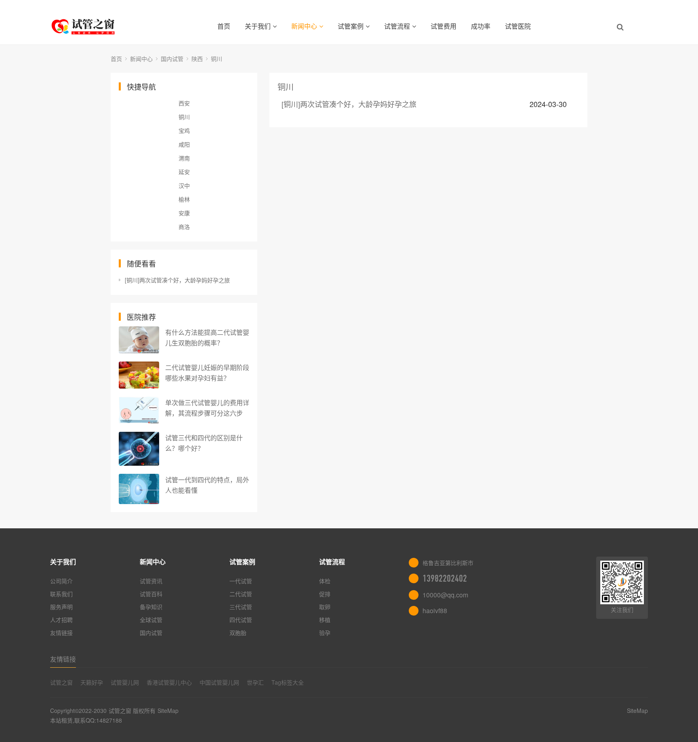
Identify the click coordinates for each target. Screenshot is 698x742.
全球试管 (151, 620)
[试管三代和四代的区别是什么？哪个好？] (139, 449)
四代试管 (240, 620)
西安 (184, 103)
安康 (184, 213)
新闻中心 (304, 26)
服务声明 (61, 607)
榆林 (184, 199)
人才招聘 (61, 620)
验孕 (324, 632)
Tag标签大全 (287, 682)
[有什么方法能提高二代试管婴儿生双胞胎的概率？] (139, 339)
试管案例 (351, 26)
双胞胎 (237, 632)
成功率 (480, 26)
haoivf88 (435, 610)
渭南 (184, 158)
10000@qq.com (445, 594)
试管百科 (151, 594)
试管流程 (397, 26)
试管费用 (443, 26)
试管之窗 (61, 682)
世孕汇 (255, 682)
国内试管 (172, 59)
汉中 (184, 185)
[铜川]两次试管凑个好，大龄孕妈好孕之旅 (177, 280)
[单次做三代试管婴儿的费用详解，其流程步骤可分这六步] (139, 410)
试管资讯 (151, 581)
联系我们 (61, 594)
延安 (184, 172)
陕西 (197, 59)
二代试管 (240, 594)
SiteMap (168, 710)
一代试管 (240, 581)
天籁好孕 (91, 682)
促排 (324, 594)
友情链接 (61, 632)
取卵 (324, 607)
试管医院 (518, 26)
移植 (324, 620)
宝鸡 (184, 130)
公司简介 (61, 581)
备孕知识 (151, 607)
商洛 (184, 227)
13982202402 (445, 578)
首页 (223, 26)
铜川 (216, 59)
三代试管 (240, 607)
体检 (324, 581)
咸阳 (184, 144)
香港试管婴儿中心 (169, 682)
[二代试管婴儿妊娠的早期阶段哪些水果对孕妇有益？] (139, 375)
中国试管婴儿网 (219, 682)
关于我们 (258, 26)
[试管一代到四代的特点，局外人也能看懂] (139, 489)
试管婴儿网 (125, 682)
